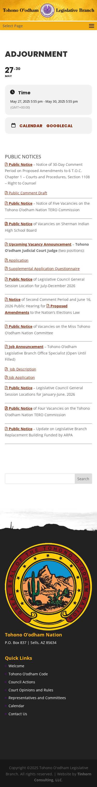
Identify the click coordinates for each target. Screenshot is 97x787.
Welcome (16, 665)
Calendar (30, 126)
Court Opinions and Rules (31, 689)
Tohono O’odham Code (28, 673)
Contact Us (18, 713)
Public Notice (20, 223)
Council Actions (22, 681)
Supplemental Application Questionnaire (44, 268)
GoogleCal (59, 126)
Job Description (22, 369)
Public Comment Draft (28, 192)
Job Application (22, 377)
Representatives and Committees (37, 697)
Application (18, 260)
